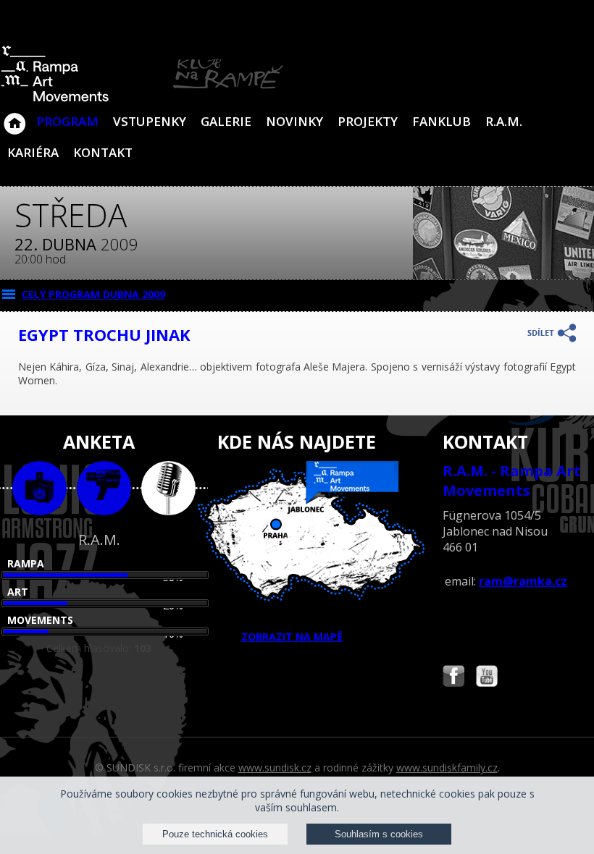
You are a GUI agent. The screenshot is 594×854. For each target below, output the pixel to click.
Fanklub (441, 121)
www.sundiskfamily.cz (447, 767)
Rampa (25, 563)
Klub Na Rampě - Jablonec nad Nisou (14, 116)
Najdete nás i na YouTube (487, 677)
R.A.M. (503, 121)
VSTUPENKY (149, 121)
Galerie (226, 121)
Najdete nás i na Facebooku (453, 677)
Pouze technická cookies (215, 834)
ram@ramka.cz (523, 581)
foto (39, 488)
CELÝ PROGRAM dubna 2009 (93, 294)
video (104, 488)
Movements (40, 620)
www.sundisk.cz (274, 767)
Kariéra (33, 152)
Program (67, 121)
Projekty (368, 121)
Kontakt (103, 152)
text (168, 488)
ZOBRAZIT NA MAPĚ (292, 636)
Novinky (294, 121)
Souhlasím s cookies (379, 834)
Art (17, 592)
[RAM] (142, 99)
